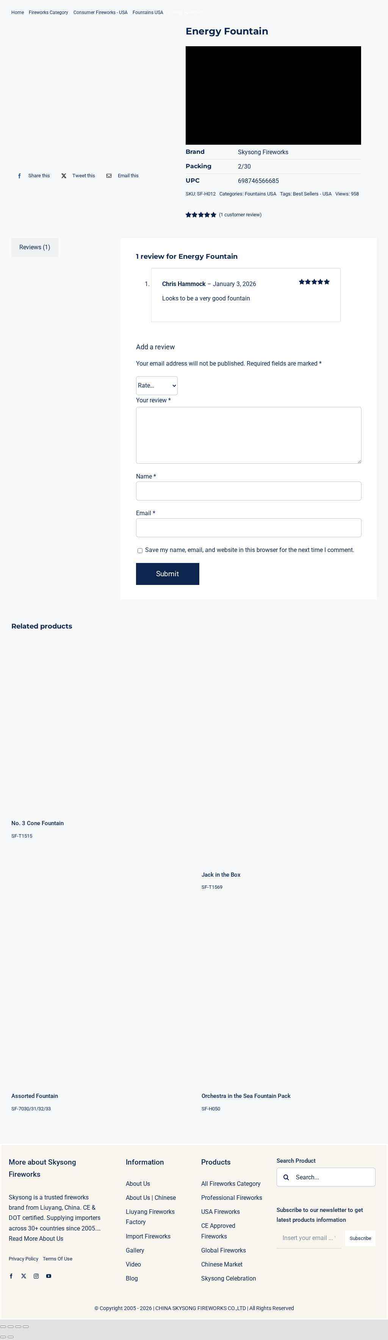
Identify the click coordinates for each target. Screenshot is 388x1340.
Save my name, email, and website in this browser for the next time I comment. (249, 550)
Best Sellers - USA (312, 194)
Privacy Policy (23, 1259)
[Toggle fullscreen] (11, 1327)
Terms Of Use (57, 1259)
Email (145, 513)
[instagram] (36, 1276)
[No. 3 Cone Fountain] (98, 721)
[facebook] (11, 1276)
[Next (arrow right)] (11, 1337)
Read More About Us (36, 1238)
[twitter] (23, 1276)
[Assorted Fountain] (98, 994)
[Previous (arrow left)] (3, 1337)
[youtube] (48, 1276)
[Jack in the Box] (289, 747)
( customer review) (240, 214)
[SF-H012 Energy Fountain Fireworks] (79, 94)
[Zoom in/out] (3, 1327)
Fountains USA (260, 194)
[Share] (18, 1327)
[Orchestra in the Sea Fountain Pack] (289, 994)
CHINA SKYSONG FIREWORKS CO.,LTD (200, 1308)
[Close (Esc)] (26, 1327)
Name (146, 476)
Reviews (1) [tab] (34, 247)
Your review (153, 400)
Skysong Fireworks (263, 152)
